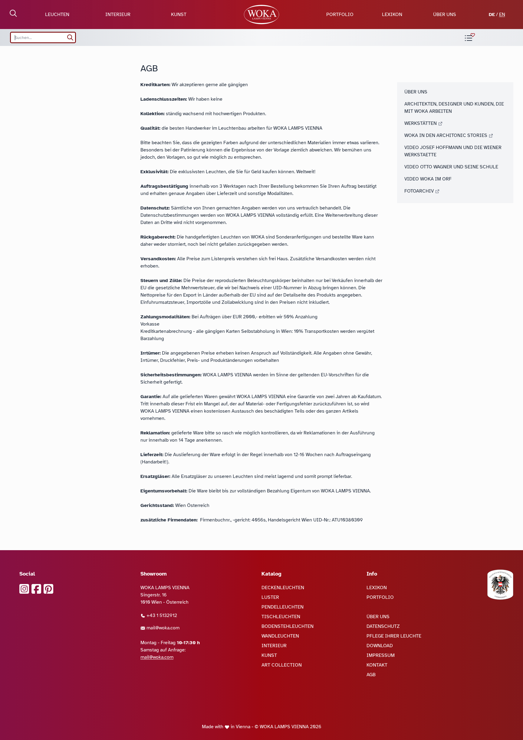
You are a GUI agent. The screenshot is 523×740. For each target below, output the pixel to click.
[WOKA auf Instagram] (24, 589)
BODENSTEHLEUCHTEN (288, 626)
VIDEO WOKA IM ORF (428, 179)
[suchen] (70, 37)
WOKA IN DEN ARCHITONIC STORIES (446, 135)
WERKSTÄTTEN (421, 123)
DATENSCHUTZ (383, 626)
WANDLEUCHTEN (280, 636)
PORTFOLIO (340, 14)
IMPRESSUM (381, 655)
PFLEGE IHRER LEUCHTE (394, 636)
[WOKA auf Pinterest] (48, 589)
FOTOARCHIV (419, 191)
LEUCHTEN (57, 14)
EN (502, 14)
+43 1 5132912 (161, 615)
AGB (371, 675)
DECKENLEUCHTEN (283, 588)
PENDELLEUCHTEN (283, 607)
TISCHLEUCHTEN (281, 617)
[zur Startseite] (261, 14)
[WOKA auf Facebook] (36, 589)
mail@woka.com (162, 628)
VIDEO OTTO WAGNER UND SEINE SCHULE (451, 167)
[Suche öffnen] (13, 13)
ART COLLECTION (282, 665)
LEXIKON (392, 14)
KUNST (178, 14)
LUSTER (270, 597)
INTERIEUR (117, 14)
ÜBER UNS (444, 14)
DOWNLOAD (380, 646)
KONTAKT (377, 665)
